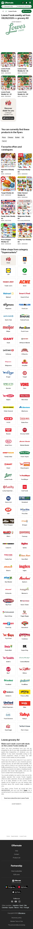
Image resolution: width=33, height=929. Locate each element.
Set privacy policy (16, 917)
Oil (23, 137)
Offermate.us (21, 913)
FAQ (16, 851)
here (25, 790)
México (16, 907)
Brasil (21, 905)
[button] (26, 2)
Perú (21, 907)
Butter (17, 137)
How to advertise (16, 871)
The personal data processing (16, 925)
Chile (25, 905)
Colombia (5, 907)
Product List (16, 858)
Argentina (16, 905)
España (11, 907)
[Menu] (30, 2)
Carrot (4, 141)
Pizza (4, 137)
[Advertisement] (16, 35)
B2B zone (16, 874)
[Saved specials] (22, 2)
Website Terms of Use (16, 921)
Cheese (10, 137)
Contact (16, 854)
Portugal (26, 907)
